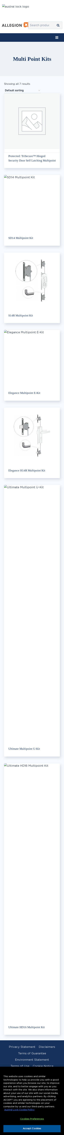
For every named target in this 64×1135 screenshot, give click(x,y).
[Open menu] (57, 37)
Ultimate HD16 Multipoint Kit (26, 1027)
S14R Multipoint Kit (20, 315)
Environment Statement (32, 1059)
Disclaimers (47, 1046)
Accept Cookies (32, 1128)
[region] (32, 1101)
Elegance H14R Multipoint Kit (26, 470)
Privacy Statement (22, 1046)
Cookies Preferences (32, 1119)
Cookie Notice (43, 1066)
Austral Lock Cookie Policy (19, 1110)
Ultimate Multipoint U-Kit (24, 748)
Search (59, 25)
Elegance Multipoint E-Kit (24, 393)
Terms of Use (20, 1066)
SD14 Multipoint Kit (20, 238)
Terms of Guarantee (32, 1053)
